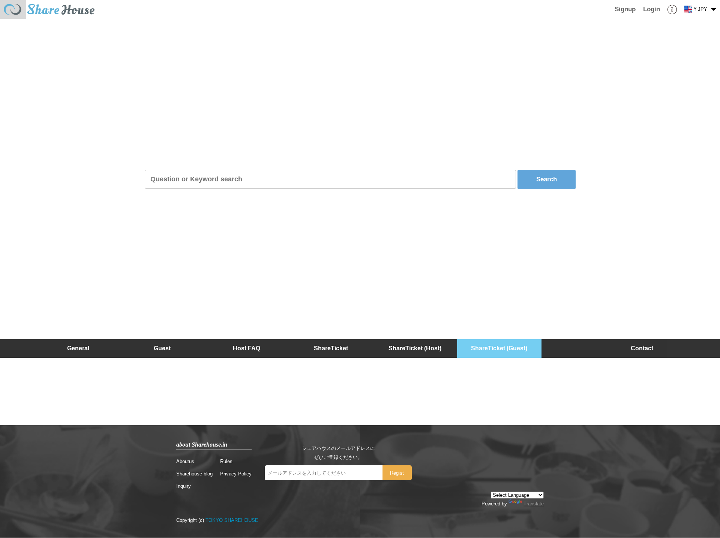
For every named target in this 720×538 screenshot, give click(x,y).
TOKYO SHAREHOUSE (232, 520)
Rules (226, 461)
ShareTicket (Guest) (499, 348)
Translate (534, 504)
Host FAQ (246, 348)
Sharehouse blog (194, 474)
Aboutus (185, 461)
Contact (642, 348)
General (78, 348)
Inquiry (183, 486)
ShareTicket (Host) (414, 348)
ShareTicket (331, 348)
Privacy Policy (236, 474)
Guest (162, 348)
